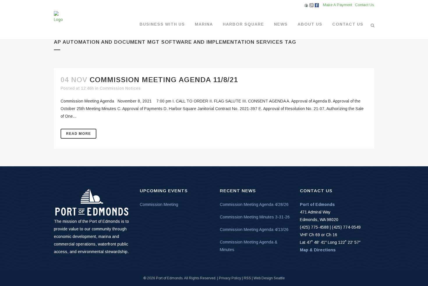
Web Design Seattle (269, 278)
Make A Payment (337, 5)
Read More (78, 134)
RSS (247, 278)
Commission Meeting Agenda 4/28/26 (254, 204)
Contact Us (364, 5)
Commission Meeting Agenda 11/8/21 (164, 80)
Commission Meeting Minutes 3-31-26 (255, 217)
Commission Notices (120, 88)
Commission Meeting (159, 204)
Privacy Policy (230, 278)
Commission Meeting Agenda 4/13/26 (254, 229)
